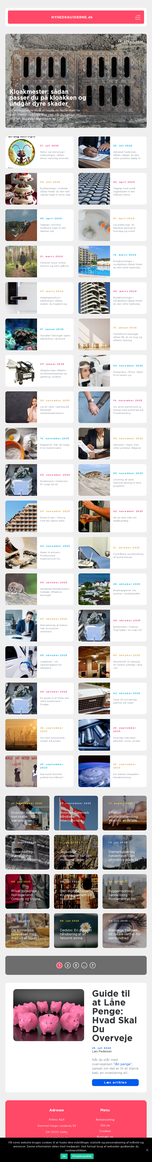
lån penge (122, 1064)
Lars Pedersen (102, 1051)
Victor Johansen (132, 44)
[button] (72, 123)
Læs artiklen (115, 1082)
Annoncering (105, 1119)
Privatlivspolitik (82, 1156)
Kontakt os (105, 1137)
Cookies (105, 1131)
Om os (105, 1125)
